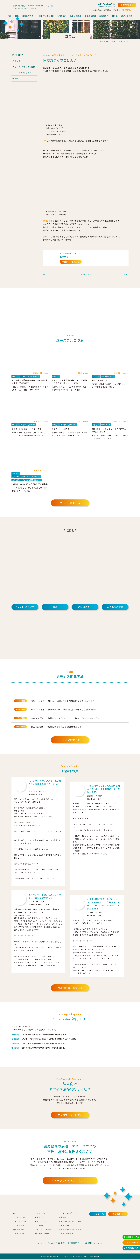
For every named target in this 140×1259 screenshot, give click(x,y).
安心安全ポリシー (42, 1233)
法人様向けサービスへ (70, 1115)
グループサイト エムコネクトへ (70, 1180)
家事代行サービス (78, 1243)
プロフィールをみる (70, 262)
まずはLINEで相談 (131, 1237)
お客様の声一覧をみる (70, 988)
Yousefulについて (25, 607)
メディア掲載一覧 (70, 740)
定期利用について (20, 1221)
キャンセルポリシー (43, 1229)
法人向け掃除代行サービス (70, 1229)
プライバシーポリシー (68, 1213)
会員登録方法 (126, 10)
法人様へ (117, 10)
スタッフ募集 (126, 16)
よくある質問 (90, 16)
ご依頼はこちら (127, 5)
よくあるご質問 (115, 607)
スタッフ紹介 (75, 16)
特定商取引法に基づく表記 (70, 1221)
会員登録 (119, 1214)
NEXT (126, 274)
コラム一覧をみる (70, 503)
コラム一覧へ (85, 274)
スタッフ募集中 (131, 1242)
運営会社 (62, 1217)
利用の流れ (61, 16)
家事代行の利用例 (46, 16)
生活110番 (64, 1243)
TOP (10, 16)
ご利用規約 (108, 10)
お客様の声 (104, 16)
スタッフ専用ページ (67, 1233)
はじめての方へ (28, 16)
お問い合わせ (97, 10)
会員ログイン (99, 1214)
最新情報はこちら (131, 1248)
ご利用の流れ (85, 607)
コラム (115, 16)
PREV (45, 274)
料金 (17, 16)
